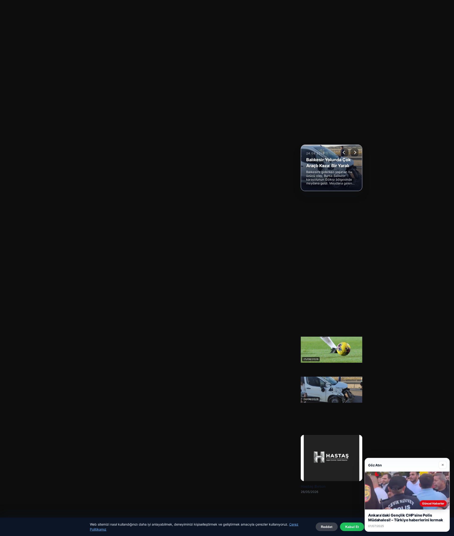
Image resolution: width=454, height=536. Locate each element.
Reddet (326, 527)
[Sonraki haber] (354, 152)
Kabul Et (352, 527)
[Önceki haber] (344, 152)
